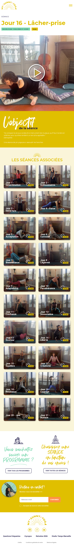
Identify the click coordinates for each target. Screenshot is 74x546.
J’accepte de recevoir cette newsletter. (36, 506)
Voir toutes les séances (56, 471)
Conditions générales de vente (34, 542)
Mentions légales (51, 542)
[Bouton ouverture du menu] (71, 5)
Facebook (37, 530)
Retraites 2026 (42, 536)
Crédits (20, 542)
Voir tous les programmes (18, 471)
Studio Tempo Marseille (61, 536)
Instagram (30, 530)
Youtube (44, 530)
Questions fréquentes (12, 536)
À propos (28, 536)
